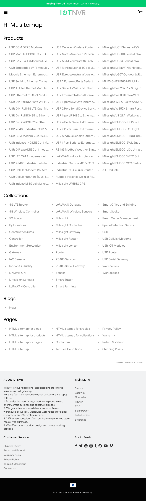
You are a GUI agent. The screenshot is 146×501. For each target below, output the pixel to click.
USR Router (110, 252)
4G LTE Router (18, 204)
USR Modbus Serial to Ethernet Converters (83, 136)
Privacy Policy (111, 328)
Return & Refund (113, 342)
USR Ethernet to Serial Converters (78, 95)
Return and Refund (14, 450)
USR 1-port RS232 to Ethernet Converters (83, 102)
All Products (110, 170)
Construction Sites (21, 232)
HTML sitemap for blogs (25, 328)
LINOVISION (17, 272)
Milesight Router (67, 238)
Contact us (63, 342)
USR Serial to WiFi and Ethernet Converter (83, 88)
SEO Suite (138, 362)
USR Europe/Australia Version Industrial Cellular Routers (92, 74)
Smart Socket (111, 211)
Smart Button (64, 279)
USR (105, 232)
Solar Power (81, 410)
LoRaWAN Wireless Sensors (74, 211)
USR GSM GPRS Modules (25, 47)
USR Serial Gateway (115, 259)
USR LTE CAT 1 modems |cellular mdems (35, 156)
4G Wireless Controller (24, 211)
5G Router (15, 218)
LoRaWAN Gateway (68, 204)
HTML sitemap (19, 349)
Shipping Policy (112, 349)
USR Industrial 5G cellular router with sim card (39, 183)
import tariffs (80, 3)
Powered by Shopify (82, 492)
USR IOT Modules (113, 245)
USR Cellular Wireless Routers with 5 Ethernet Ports (89, 47)
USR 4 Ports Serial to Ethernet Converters (83, 122)
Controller (16, 238)
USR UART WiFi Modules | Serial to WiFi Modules (41, 61)
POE (77, 406)
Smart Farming (66, 286)
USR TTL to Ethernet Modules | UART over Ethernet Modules (48, 88)
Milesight (62, 218)
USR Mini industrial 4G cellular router (80, 67)
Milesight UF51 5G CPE (70, 183)
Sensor (60, 272)
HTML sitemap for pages (25, 342)
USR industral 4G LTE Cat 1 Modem (32, 142)
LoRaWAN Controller (22, 286)
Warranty (108, 335)
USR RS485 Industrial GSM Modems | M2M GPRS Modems (47, 129)
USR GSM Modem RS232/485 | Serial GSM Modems (43, 136)
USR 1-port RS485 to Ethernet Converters (83, 115)
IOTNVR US (66, 492)
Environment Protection (25, 245)
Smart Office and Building (119, 204)
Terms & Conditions (69, 349)
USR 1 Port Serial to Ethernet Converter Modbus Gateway (93, 142)
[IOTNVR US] (73, 12)
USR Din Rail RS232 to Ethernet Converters (37, 122)
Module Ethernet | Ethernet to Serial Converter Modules (45, 74)
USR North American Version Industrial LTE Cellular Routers (95, 54)
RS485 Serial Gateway (70, 266)
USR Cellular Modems (116, 238)
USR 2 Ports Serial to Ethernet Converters (83, 129)
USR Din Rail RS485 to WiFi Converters (34, 102)
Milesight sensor (67, 245)
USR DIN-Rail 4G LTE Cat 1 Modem (31, 108)
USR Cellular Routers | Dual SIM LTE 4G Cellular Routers (45, 176)
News (13, 307)
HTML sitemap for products (27, 335)
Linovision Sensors (21, 279)
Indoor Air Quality (20, 266)
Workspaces (110, 272)
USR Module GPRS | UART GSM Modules (35, 54)
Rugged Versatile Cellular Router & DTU (82, 176)
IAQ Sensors (17, 259)
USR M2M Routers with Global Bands (80, 61)
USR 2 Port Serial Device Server (76, 108)
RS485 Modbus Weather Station (77, 149)
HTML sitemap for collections (75, 335)
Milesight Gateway (68, 232)
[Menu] (17, 12)
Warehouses (110, 266)
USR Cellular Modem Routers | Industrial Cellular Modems (47, 170)
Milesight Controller (69, 225)
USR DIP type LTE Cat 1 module (29, 149)
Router (60, 252)
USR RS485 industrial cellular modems (34, 163)
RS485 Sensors (66, 259)
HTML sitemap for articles (73, 328)
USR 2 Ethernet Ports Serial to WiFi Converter (85, 81)
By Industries (17, 225)
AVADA (130, 362)
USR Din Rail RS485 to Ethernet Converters (37, 115)
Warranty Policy (12, 455)
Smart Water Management (120, 218)
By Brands (80, 419)
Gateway (15, 252)
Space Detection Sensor (118, 225)
